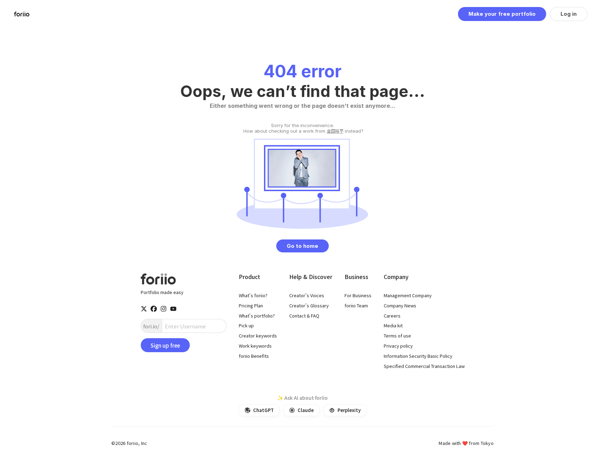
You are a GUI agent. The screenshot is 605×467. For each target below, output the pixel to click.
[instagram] (163, 309)
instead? (302, 128)
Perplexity (349, 410)
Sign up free (165, 345)
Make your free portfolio (502, 14)
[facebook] (154, 309)
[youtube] (173, 309)
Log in (569, 14)
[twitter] (144, 309)
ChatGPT (263, 410)
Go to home (302, 246)
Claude (306, 410)
